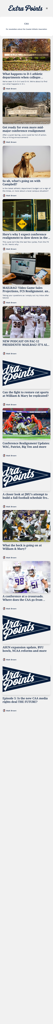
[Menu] (47, 8)
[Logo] (25, 8)
